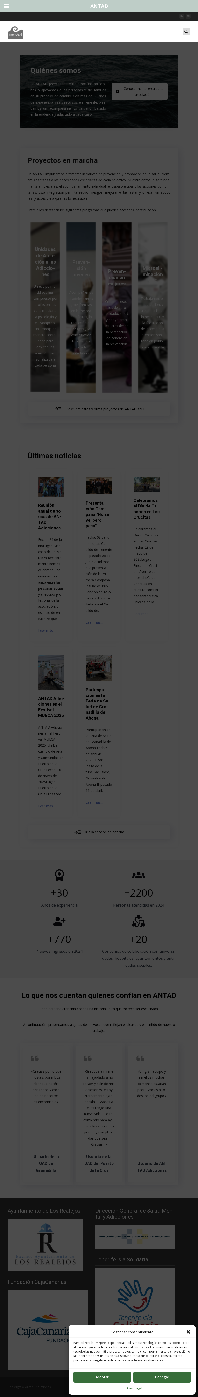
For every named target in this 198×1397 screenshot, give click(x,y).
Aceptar (102, 1377)
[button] (188, 1331)
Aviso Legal (134, 1388)
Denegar (162, 1377)
